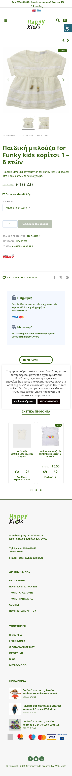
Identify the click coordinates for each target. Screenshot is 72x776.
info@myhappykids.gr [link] (30, 557)
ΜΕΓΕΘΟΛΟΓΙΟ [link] (17, 665)
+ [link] (15, 224)
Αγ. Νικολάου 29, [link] (33, 535)
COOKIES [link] (14, 604)
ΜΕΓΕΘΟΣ (8, 201)
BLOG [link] (12, 659)
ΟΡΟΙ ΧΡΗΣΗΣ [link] (17, 580)
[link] (68, 28)
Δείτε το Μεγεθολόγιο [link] (19, 194)
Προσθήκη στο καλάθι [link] (35, 223)
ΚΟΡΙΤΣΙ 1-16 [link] (26, 135)
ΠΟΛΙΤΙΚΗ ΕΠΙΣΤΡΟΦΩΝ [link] (23, 586)
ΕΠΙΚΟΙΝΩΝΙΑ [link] (17, 641)
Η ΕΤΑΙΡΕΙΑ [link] (15, 634)
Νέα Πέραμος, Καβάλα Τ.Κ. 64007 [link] (28, 538)
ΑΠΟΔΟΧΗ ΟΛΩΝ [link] (49, 401)
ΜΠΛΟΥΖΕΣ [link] (43, 135)
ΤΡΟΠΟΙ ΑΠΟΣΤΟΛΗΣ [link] (21, 592)
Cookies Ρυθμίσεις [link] (24, 401)
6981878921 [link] (16, 551)
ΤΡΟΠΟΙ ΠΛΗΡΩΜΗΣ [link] (21, 598)
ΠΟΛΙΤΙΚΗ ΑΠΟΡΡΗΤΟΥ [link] (22, 610)
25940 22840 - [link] (23, 2)
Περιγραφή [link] (30, 359)
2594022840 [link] (29, 548)
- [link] (5, 224)
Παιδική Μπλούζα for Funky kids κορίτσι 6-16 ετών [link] (50, 454)
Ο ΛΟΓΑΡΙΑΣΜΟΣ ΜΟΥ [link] (22, 647)
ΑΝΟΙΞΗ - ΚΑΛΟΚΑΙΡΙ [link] (23, 246)
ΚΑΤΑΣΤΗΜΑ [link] (9, 135)
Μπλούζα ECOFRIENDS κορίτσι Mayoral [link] (22, 454)
